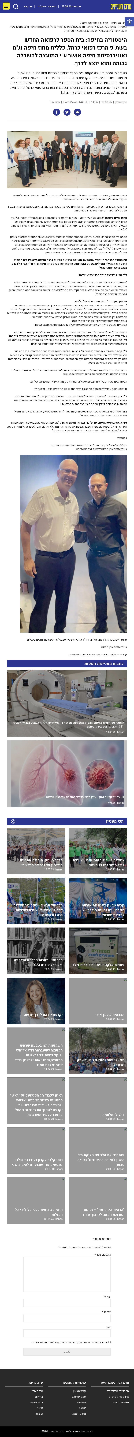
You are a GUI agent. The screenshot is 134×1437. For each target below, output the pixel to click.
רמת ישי (81, 1402)
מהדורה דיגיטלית (47, 6)
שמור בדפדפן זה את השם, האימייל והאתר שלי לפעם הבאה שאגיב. (70, 1342)
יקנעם (82, 1408)
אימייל (106, 1312)
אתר (108, 1327)
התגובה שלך (103, 1255)
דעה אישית (36, 1402)
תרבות (39, 1414)
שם (108, 1297)
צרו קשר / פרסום (119, 1397)
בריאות (39, 1397)
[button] (129, 21)
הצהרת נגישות (121, 1402)
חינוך (40, 1408)
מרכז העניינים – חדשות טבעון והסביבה (104, 23)
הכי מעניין (37, 1391)
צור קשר (28, 6)
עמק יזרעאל (79, 1397)
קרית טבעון (79, 1391)
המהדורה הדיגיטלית (118, 1391)
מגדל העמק (79, 1414)
